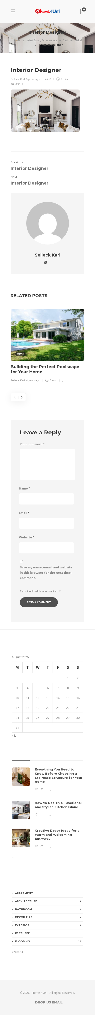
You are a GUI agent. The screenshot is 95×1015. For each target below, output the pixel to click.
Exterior (48, 925)
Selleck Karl (18, 79)
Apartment (48, 893)
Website (26, 537)
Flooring (48, 941)
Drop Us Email (49, 1002)
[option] (47, 346)
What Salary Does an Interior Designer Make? (54, 40)
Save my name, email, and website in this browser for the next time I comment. (46, 573)
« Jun (15, 735)
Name (24, 488)
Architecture (48, 901)
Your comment (32, 444)
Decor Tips (48, 917)
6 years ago (32, 79)
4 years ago (33, 380)
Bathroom (48, 909)
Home (17, 40)
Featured (48, 933)
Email (24, 513)
